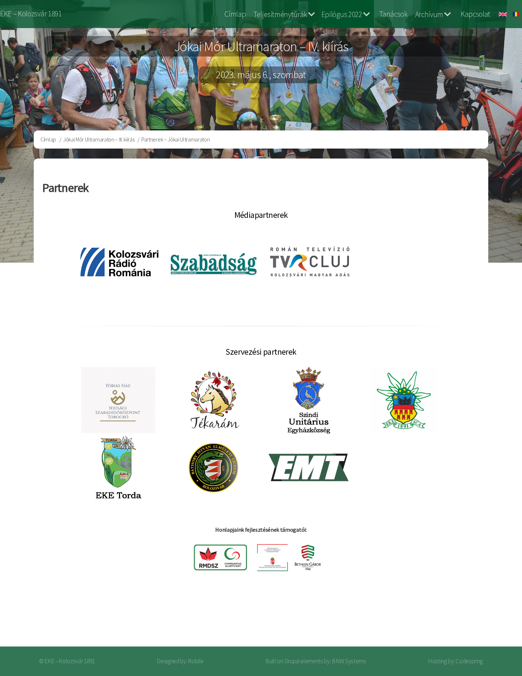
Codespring (469, 661)
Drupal (292, 661)
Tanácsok (393, 14)
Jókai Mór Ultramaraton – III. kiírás (98, 139)
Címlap (235, 14)
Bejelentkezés (485, 618)
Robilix (195, 661)
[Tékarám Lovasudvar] (213, 400)
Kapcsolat (475, 14)
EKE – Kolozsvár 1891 (31, 13)
